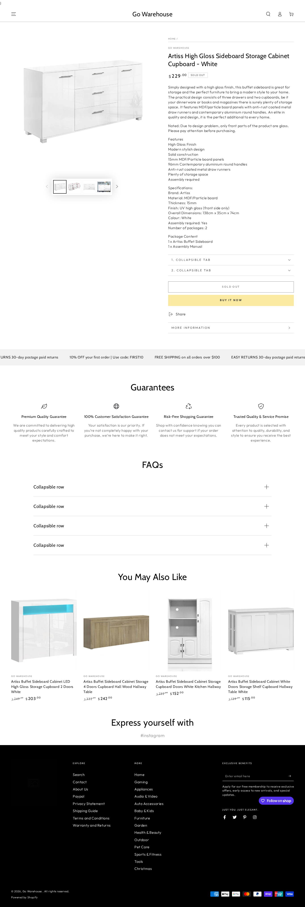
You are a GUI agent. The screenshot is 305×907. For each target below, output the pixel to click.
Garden (140, 825)
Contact (80, 782)
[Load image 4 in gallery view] (104, 187)
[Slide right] (117, 187)
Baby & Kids (144, 811)
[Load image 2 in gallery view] (74, 187)
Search (79, 774)
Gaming (141, 782)
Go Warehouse (179, 47)
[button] (268, 14)
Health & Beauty (147, 832)
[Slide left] (47, 187)
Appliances (143, 789)
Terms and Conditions (91, 818)
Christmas (143, 868)
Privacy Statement (89, 803)
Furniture (142, 818)
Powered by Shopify (24, 897)
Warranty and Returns (92, 825)
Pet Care (142, 847)
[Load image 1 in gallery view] (60, 187)
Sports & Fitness (148, 854)
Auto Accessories (149, 803)
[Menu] (13, 14)
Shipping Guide (85, 811)
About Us (80, 789)
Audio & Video (146, 796)
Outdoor (141, 840)
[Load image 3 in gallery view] (89, 187)
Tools (138, 861)
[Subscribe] (291, 776)
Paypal (78, 796)
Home (172, 38)
